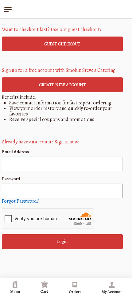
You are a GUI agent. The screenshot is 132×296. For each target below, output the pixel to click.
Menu (15, 291)
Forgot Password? (20, 201)
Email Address (15, 152)
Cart (44, 286)
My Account (112, 291)
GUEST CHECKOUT (62, 44)
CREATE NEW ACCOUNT (62, 85)
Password (11, 179)
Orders (75, 291)
